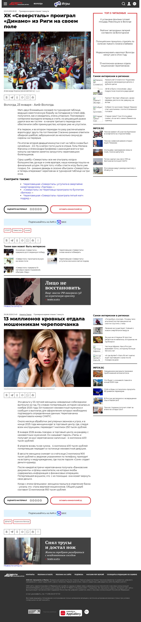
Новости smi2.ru (13, 306)
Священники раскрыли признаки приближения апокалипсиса (118, 372)
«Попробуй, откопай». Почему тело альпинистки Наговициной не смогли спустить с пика (120, 321)
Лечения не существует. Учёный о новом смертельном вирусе (119, 329)
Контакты (30, 574)
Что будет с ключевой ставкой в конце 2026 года (118, 381)
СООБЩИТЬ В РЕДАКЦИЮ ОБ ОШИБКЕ (122, 574)
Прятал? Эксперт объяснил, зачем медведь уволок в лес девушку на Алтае (119, 100)
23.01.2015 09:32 (10, 11)
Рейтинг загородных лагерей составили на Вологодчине (115, 31)
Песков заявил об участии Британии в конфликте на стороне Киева (120, 133)
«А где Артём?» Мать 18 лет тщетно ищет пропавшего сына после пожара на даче (120, 357)
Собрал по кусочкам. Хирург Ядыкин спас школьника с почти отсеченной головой (121, 109)
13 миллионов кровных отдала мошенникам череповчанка (115, 64)
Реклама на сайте (63, 574)
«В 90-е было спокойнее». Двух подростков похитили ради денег (119, 90)
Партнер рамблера (49, 612)
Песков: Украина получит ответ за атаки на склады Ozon (118, 408)
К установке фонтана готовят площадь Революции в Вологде (115, 20)
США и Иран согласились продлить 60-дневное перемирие (119, 390)
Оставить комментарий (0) (70, 209)
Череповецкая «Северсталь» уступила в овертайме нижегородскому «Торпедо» (51, 185)
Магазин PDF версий (95, 574)
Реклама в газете (45, 574)
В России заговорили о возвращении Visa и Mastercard (120, 399)
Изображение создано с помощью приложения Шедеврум (29, 389)
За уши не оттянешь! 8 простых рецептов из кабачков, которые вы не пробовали (121, 339)
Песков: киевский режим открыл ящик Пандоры (118, 142)
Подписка (78, 574)
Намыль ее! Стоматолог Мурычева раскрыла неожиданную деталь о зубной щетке (120, 82)
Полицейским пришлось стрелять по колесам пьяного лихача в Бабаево (115, 42)
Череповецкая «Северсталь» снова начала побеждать (71, 251)
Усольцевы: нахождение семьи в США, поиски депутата (118, 151)
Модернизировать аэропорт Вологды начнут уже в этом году (115, 53)
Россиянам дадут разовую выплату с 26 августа (120, 169)
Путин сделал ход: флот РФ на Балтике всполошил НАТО (117, 160)
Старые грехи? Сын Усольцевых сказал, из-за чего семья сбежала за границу (120, 118)
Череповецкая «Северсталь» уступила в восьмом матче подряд (74, 260)
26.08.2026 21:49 (10, 314)
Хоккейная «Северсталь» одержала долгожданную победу (30, 251)
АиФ (38, 91)
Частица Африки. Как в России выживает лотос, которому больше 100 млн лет (120, 348)
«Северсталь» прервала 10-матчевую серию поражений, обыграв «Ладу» (28, 270)
